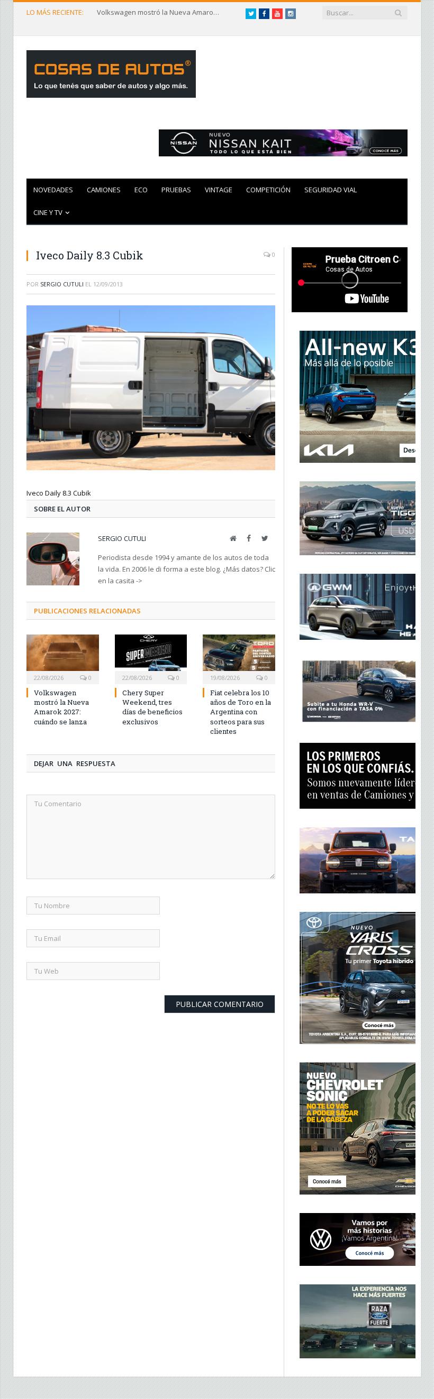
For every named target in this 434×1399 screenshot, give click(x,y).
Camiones (104, 189)
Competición (268, 189)
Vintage (218, 189)
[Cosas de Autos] (111, 71)
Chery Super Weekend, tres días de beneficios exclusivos (152, 707)
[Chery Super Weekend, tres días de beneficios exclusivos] (151, 658)
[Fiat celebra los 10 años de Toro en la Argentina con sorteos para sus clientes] (239, 658)
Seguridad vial (330, 189)
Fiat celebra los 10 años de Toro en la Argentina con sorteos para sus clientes (240, 712)
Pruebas (176, 189)
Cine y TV (47, 212)
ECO (141, 189)
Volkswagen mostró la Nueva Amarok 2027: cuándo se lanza (160, 12)
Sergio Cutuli (62, 284)
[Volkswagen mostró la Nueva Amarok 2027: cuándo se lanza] (62, 658)
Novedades (53, 189)
